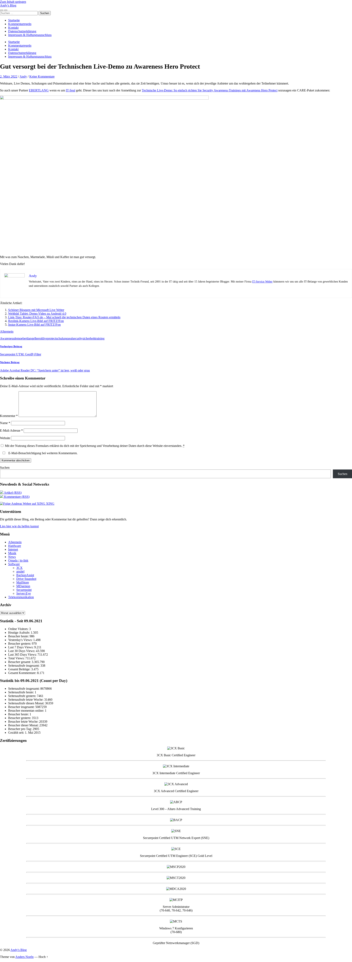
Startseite (14, 20)
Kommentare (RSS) (16, 496)
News (12, 557)
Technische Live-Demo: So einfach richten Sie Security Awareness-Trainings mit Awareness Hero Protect (209, 90)
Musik (12, 553)
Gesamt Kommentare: (22, 673)
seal (70, 338)
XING (49, 503)
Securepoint (24, 589)
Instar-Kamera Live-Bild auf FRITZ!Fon (34, 324)
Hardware (14, 546)
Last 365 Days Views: (22, 654)
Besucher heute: (19, 636)
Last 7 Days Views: (21, 647)
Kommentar (9, 416)
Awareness (7, 338)
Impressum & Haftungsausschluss (30, 35)
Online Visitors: (18, 629)
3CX (19, 568)
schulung (62, 338)
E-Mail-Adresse (11, 430)
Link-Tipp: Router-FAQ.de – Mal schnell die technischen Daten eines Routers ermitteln (64, 317)
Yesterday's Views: (20, 640)
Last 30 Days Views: (22, 651)
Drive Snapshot (26, 578)
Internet (13, 549)
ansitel (20, 571)
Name (5, 423)
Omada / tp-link (18, 560)
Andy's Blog (8, 5)
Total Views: (16, 658)
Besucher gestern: (20, 643)
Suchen (5, 467)
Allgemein (6, 331)
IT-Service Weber (262, 281)
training (99, 338)
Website (5, 438)
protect (51, 338)
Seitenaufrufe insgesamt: (24, 665)
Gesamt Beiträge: (19, 669)
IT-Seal (70, 90)
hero (38, 338)
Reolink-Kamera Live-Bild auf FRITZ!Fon (36, 321)
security (77, 338)
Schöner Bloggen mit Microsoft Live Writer (36, 310)
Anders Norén (24, 957)
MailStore (22, 582)
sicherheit (88, 338)
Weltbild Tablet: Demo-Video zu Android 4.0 (37, 313)
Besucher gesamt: (20, 662)
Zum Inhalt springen (13, 1)
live (45, 338)
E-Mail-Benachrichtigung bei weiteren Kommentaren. (43, 453)
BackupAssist (25, 575)
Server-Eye (23, 593)
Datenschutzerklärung (22, 31)
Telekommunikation (21, 597)
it (42, 338)
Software (14, 564)
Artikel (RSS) (12, 492)
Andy (23, 76)
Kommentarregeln (19, 24)
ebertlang (27, 338)
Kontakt (13, 27)
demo (17, 338)
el (34, 338)
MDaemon (23, 586)
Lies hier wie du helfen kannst (19, 526)
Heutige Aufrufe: (19, 632)
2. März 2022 (8, 76)
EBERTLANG (39, 90)
